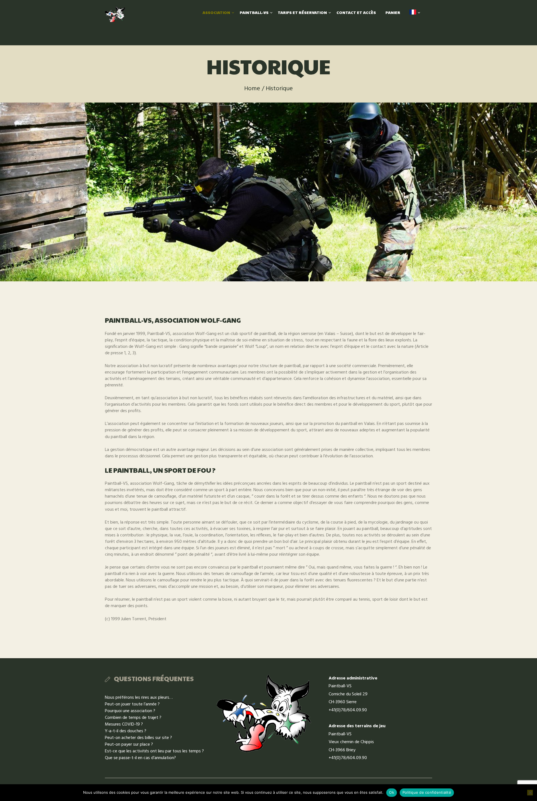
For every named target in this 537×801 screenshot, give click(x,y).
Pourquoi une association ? (130, 711)
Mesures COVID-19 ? (124, 724)
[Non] (530, 792)
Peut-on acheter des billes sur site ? (138, 737)
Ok (391, 792)
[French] (413, 12)
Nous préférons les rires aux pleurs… (139, 697)
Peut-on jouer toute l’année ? (132, 704)
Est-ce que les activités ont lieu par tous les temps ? (154, 751)
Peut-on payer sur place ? (129, 744)
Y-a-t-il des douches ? (125, 731)
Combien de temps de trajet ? (133, 717)
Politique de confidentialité (426, 792)
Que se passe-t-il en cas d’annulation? (140, 758)
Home (252, 88)
